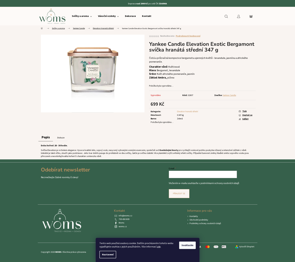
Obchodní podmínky (199, 219)
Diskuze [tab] (61, 137)
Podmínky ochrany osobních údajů (205, 223)
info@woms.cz (125, 215)
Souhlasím (187, 245)
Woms (121, 222)
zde (159, 246)
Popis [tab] (46, 137)
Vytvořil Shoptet (246, 246)
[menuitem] (82, 16)
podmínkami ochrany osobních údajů (219, 183)
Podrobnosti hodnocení (188, 36)
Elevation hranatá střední (187, 111)
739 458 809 (124, 219)
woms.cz (123, 226)
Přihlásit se (179, 193)
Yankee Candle (229, 95)
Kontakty (194, 216)
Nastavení (108, 254)
